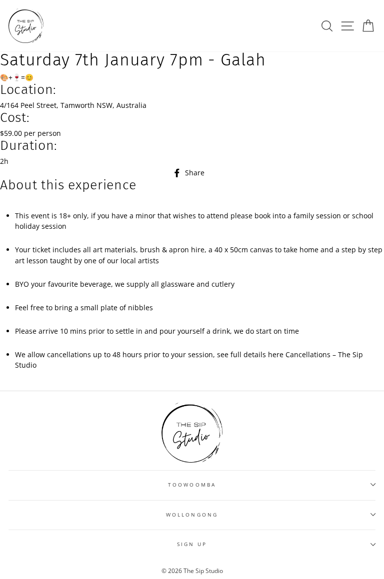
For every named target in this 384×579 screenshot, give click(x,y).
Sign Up (192, 544)
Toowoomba (192, 484)
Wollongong (192, 514)
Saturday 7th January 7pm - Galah (133, 59)
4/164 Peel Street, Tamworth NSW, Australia (73, 105)
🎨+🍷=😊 (17, 77)
